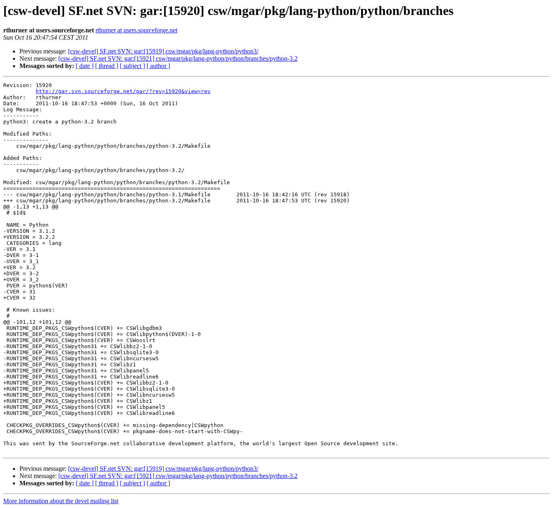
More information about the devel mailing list (60, 500)
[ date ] (85, 65)
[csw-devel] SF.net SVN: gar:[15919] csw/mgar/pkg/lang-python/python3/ (163, 51)
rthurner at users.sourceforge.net (136, 30)
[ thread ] (106, 65)
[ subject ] (132, 65)
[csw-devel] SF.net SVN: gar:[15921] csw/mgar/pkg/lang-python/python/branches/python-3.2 (178, 58)
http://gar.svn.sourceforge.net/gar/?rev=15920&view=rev (123, 91)
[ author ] (158, 65)
